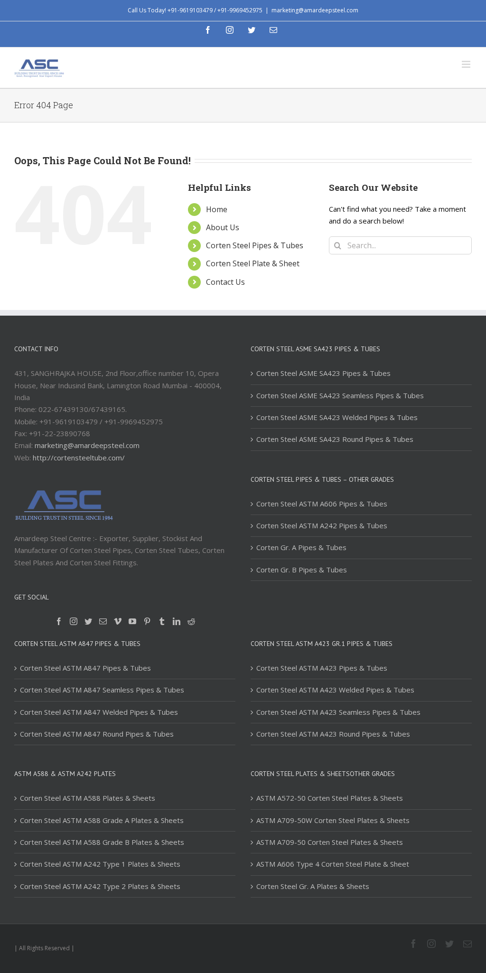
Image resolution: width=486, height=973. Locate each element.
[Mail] (103, 621)
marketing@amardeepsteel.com (314, 10)
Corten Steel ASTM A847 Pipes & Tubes (85, 668)
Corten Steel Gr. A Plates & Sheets (312, 886)
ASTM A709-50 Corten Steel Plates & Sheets (329, 842)
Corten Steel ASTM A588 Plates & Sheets (87, 798)
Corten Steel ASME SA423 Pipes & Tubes (323, 373)
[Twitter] (88, 621)
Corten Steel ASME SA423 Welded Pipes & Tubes (337, 417)
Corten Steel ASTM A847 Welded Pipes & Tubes (99, 712)
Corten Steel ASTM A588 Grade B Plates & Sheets (102, 842)
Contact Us (225, 282)
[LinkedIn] (176, 621)
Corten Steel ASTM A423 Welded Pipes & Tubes (335, 689)
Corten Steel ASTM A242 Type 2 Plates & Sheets (100, 886)
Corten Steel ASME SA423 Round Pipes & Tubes (334, 439)
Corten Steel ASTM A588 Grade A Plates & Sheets (102, 820)
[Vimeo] (118, 621)
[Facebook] (59, 621)
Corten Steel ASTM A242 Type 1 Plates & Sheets (100, 864)
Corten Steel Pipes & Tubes (254, 245)
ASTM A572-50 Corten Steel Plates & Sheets (329, 798)
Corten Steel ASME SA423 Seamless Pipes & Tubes (340, 395)
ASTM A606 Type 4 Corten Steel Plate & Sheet (332, 864)
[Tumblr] (162, 621)
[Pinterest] (147, 621)
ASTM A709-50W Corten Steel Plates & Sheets (333, 820)
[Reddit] (191, 621)
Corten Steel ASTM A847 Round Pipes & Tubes (97, 734)
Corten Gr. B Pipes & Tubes (301, 569)
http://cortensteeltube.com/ (79, 457)
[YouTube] (132, 621)
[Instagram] (73, 621)
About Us (222, 227)
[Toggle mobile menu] (467, 64)
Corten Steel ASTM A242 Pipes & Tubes (321, 525)
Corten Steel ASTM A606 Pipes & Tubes (321, 503)
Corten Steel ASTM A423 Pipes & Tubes (321, 668)
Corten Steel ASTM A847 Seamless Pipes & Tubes (102, 689)
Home (216, 209)
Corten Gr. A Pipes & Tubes (301, 547)
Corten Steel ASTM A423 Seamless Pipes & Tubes (338, 712)
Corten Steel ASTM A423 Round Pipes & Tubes (333, 734)
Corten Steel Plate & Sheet (252, 263)
